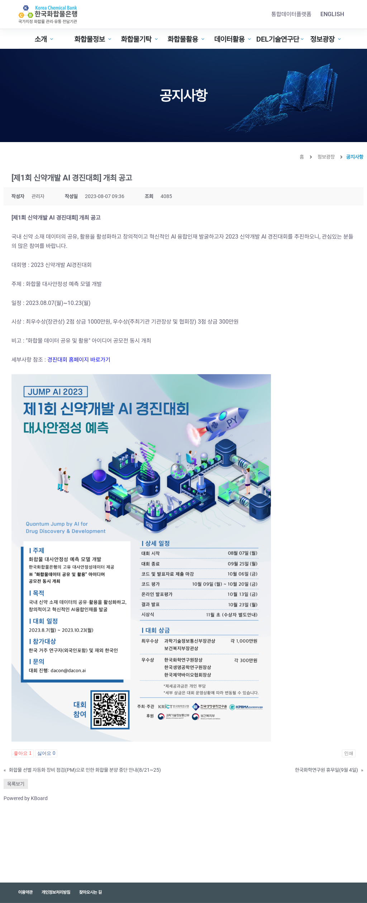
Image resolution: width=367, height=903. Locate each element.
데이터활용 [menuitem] (229, 39)
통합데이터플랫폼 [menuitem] (291, 14)
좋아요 (23, 753)
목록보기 (15, 784)
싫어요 (46, 753)
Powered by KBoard (26, 798)
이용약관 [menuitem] (25, 892)
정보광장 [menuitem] (322, 39)
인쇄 (348, 753)
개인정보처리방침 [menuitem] (56, 892)
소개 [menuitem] (41, 39)
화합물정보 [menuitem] (90, 39)
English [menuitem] (332, 14)
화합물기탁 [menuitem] (136, 39)
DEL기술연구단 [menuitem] (277, 39)
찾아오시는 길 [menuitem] (90, 892)
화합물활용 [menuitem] (183, 39)
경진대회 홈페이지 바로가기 (78, 359)
